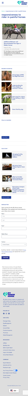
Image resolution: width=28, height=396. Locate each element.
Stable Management (7, 335)
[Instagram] (6, 313)
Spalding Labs (6, 345)
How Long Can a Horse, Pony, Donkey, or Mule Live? (18, 98)
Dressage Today (7, 321)
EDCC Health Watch (7, 348)
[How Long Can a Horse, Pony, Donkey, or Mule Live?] (7, 98)
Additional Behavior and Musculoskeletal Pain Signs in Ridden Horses (12, 43)
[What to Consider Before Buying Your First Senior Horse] (7, 178)
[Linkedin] (9, 313)
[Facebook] (4, 313)
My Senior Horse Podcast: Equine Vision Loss (18, 167)
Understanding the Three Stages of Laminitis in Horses (17, 87)
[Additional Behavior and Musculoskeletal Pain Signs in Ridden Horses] (14, 31)
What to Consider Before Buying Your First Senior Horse (17, 178)
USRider (5, 343)
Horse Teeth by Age (17, 109)
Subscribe (5, 257)
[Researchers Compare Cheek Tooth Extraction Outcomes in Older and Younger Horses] (7, 190)
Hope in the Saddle (7, 352)
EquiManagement (7, 323)
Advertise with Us (7, 365)
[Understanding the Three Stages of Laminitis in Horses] (7, 87)
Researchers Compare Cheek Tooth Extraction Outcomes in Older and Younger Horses (18, 189)
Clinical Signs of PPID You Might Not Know (18, 75)
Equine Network (7, 363)
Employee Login (7, 367)
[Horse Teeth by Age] (7, 109)
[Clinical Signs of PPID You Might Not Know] (7, 75)
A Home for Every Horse (9, 350)
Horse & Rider (6, 328)
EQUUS (5, 326)
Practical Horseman (7, 330)
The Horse (5, 333)
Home (3, 11)
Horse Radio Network (8, 355)
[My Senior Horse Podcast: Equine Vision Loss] (7, 167)
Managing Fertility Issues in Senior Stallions (17, 156)
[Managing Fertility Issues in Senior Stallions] (7, 156)
